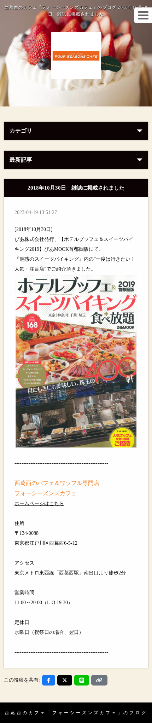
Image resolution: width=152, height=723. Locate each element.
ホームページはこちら (39, 503)
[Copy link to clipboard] (99, 680)
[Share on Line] (81, 680)
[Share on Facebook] (48, 680)
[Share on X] (64, 680)
